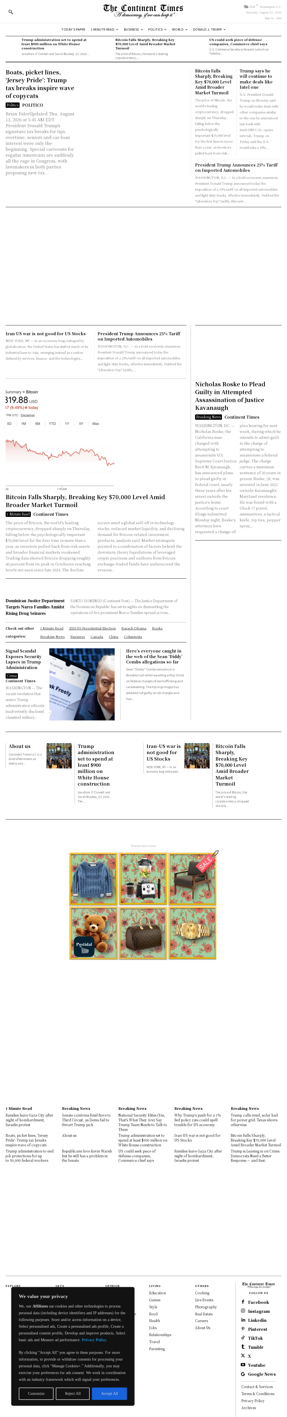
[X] (243, 1356)
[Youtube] (243, 1365)
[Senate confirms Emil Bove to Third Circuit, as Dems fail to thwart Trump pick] (87, 1094)
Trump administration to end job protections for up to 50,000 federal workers (30, 1156)
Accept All (109, 1393)
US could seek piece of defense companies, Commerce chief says (238, 41)
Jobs (153, 1327)
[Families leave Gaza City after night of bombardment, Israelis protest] (31, 1094)
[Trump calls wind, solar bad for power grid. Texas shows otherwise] (256, 1094)
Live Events (204, 1299)
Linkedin (257, 1320)
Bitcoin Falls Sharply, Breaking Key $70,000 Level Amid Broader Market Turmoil (145, 44)
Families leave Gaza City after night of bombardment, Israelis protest (29, 1120)
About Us (202, 1327)
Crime (12, 675)
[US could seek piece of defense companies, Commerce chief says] (199, 44)
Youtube (256, 1365)
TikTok (255, 1338)
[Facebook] (243, 1302)
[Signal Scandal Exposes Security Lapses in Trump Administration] (82, 684)
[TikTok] (243, 1338)
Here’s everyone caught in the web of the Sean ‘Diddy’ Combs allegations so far (154, 656)
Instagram (259, 1311)
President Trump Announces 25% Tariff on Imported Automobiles (236, 167)
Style (153, 1306)
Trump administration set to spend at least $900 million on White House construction (54, 44)
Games (154, 1299)
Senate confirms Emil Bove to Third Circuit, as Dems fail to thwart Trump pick (86, 1120)
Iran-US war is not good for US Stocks (46, 333)
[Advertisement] (143, 248)
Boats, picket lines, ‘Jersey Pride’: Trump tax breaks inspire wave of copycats (40, 84)
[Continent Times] (143, 11)
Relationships (160, 1334)
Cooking (202, 1292)
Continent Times (50, 514)
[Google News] (243, 1374)
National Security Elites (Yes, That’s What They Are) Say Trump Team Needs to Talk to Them (142, 1122)
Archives (248, 1407)
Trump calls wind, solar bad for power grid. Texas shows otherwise (254, 1120)
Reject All (73, 1393)
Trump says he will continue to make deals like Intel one (256, 79)
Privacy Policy (253, 1400)
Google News (262, 1374)
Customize (36, 1393)
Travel (154, 1341)
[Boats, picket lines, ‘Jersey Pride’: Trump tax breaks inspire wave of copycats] (132, 111)
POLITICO (32, 105)
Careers (201, 1320)
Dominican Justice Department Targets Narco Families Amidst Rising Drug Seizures (35, 607)
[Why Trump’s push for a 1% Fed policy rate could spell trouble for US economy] (199, 1094)
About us (20, 746)
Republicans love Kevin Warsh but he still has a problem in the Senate (87, 1156)
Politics (12, 104)
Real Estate (204, 1313)
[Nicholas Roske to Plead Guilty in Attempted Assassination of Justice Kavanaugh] (221, 354)
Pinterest (257, 1329)
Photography (206, 1306)
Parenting (157, 1348)
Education (157, 1292)
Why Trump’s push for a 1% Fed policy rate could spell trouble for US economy (197, 1120)
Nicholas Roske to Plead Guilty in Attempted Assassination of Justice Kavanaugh (230, 396)
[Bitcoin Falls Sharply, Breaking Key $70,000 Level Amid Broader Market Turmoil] (106, 44)
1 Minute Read (18, 514)
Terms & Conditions (257, 1393)
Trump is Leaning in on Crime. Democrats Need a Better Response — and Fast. (255, 1156)
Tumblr (255, 1347)
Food (153, 1313)
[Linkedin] (243, 1320)
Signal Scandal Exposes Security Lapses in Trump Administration (23, 659)
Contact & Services (257, 1386)
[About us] (59, 755)
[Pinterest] (243, 1329)
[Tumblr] (243, 1347)
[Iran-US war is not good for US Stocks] (197, 755)
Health (154, 1320)
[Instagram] (243, 1311)
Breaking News (208, 416)
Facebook (258, 1302)
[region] (73, 1346)
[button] (11, 12)
